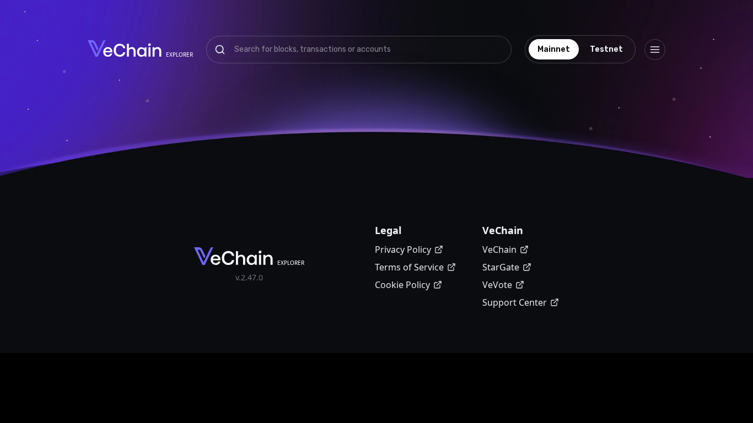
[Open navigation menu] (654, 49)
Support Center (514, 302)
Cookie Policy (402, 285)
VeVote (497, 285)
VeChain (499, 249)
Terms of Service (409, 267)
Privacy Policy (403, 249)
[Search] (219, 49)
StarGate (500, 267)
